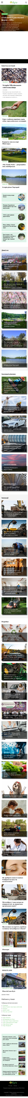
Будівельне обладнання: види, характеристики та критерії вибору (11, 409)
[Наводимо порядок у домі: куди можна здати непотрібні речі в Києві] (22, 1037)
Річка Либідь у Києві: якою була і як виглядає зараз (9, 226)
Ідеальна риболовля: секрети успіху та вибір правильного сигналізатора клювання (13, 657)
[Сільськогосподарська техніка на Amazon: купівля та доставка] (14, 605)
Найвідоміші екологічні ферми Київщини (11, 833)
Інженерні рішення (10, 380)
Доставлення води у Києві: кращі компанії (12, 756)
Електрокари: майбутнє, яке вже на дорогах (12, 430)
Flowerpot (5, 949)
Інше (3, 874)
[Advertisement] (14, 45)
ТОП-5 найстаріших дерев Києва (8, 215)
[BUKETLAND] (14, 960)
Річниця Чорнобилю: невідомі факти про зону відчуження (9, 206)
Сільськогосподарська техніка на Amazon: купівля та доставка (12, 610)
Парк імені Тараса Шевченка (10, 1020)
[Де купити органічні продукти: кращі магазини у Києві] (14, 769)
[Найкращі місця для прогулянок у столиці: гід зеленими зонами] (14, 319)
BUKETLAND (7, 970)
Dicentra (5, 1008)
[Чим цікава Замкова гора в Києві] (22, 1051)
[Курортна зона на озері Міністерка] (14, 132)
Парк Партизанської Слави (10, 1022)
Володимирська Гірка (9, 1019)
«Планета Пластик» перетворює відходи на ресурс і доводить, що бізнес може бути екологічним (13, 636)
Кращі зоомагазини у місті (12, 815)
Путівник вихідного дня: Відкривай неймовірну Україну (12, 266)
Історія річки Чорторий (10, 187)
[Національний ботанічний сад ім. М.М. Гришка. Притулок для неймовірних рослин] (22, 1072)
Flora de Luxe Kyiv (8, 991)
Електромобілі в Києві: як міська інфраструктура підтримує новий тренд (12, 695)
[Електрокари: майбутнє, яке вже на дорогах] (14, 423)
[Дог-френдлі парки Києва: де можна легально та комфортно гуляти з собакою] (14, 280)
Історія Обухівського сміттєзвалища (12, 86)
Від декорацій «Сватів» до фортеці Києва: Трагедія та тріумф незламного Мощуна (13, 343)
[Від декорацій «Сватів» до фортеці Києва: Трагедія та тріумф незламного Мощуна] (14, 338)
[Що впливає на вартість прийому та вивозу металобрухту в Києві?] (14, 528)
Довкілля (4, 184)
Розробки (7, 631)
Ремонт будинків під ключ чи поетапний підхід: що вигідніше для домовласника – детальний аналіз (13, 590)
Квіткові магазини (7, 946)
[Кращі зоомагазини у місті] (14, 808)
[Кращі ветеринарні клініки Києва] (14, 847)
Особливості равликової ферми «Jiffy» (13, 18)
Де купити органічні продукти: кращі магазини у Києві (13, 774)
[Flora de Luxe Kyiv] (14, 981)
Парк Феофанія (7, 1025)
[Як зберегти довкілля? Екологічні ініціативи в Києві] (22, 1065)
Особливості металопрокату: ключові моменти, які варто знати (13, 448)
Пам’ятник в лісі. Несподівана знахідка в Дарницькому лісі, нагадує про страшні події (9, 237)
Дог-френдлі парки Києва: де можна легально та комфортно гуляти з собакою (13, 285)
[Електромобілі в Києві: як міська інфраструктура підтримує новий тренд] (14, 690)
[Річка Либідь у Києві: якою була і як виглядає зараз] (21, 226)
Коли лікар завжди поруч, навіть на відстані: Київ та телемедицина (12, 734)
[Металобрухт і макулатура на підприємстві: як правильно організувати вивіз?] (14, 508)
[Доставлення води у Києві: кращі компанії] (14, 750)
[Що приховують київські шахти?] (14, 482)
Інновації (4, 14)
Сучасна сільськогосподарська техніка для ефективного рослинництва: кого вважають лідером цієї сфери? (13, 387)
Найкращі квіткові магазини (10, 1003)
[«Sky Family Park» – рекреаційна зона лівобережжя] (14, 154)
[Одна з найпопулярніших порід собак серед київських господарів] (14, 109)
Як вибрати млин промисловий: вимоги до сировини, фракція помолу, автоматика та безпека (12, 571)
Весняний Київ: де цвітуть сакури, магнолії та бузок (12, 306)
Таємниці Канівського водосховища (11, 468)
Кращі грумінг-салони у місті (13, 796)
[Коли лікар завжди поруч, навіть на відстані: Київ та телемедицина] (14, 729)
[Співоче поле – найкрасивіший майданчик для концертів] (22, 1058)
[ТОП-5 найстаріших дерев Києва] (21, 216)
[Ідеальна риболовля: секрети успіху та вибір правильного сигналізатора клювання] (14, 652)
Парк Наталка (6, 1017)
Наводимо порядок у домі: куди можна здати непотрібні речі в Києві (10, 1038)
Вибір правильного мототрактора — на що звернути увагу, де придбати (13, 676)
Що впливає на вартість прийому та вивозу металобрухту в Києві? (11, 533)
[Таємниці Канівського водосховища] (14, 462)
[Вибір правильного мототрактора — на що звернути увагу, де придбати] (14, 671)
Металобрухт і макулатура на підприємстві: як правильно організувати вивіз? (13, 514)
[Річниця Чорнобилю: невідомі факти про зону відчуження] (21, 207)
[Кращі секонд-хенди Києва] (21, 197)
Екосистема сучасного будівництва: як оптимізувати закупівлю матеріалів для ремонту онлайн (13, 551)
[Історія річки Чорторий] (14, 177)
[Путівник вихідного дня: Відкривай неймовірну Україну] (14, 261)
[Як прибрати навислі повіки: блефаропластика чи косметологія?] (14, 868)
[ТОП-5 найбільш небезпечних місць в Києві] (22, 1044)
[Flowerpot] (14, 939)
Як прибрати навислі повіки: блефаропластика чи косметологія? (12, 879)
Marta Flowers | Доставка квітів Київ (12, 1007)
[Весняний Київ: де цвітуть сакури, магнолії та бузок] (14, 300)
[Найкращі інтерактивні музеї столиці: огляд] (14, 710)
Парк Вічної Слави (8, 1024)
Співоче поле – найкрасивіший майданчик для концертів (9, 1059)
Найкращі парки (6, 1015)
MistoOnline (22, 1088)
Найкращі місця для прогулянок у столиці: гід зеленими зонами (12, 324)
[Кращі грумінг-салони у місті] (14, 789)
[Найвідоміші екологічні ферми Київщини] (14, 827)
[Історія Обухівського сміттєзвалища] (14, 75)
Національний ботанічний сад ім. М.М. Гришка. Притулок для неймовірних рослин (10, 1073)
